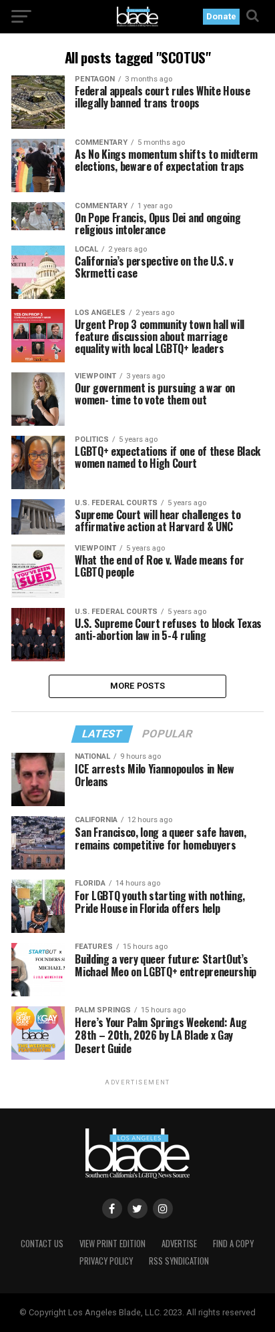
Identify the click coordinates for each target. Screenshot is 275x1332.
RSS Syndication (179, 1261)
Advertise (179, 1243)
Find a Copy (233, 1243)
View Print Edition (112, 1243)
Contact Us (42, 1243)
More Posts (138, 686)
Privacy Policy (106, 1261)
